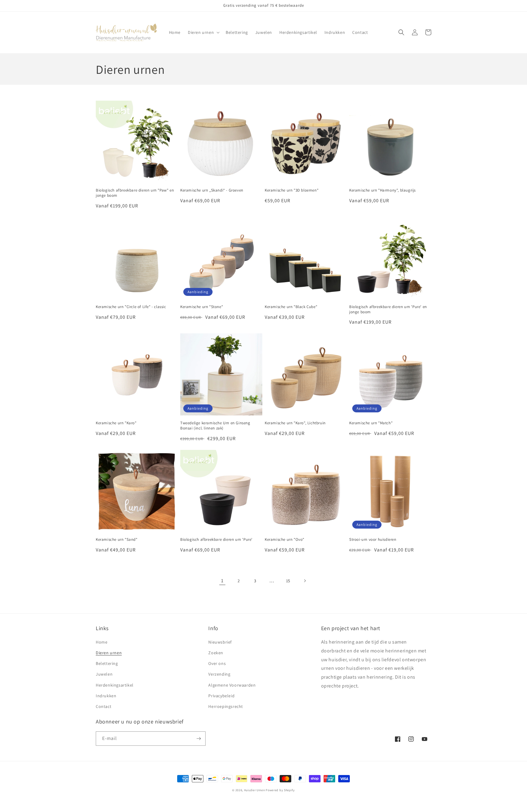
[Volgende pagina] (304, 580)
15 (288, 580)
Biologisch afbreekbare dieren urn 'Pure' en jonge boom (388, 309)
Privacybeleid (221, 695)
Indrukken (106, 695)
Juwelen (104, 674)
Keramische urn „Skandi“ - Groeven (211, 190)
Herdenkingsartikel (115, 685)
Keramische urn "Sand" (117, 539)
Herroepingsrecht (225, 706)
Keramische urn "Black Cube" (291, 306)
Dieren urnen (109, 652)
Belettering (107, 663)
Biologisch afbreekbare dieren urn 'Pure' (216, 539)
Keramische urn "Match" (371, 423)
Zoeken (215, 652)
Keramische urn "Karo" (116, 423)
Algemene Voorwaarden (232, 685)
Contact (103, 706)
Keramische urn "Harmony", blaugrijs (382, 190)
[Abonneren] (198, 738)
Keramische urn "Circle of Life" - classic (131, 306)
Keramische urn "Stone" (201, 306)
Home (101, 642)
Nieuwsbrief (220, 642)
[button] (203, 32)
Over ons (217, 663)
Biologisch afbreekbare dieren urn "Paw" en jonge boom (135, 193)
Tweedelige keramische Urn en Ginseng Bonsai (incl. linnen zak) (215, 426)
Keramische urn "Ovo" (284, 539)
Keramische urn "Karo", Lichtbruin (295, 423)
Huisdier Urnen (254, 790)
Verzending (219, 674)
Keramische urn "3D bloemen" (291, 190)
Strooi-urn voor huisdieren (372, 539)
